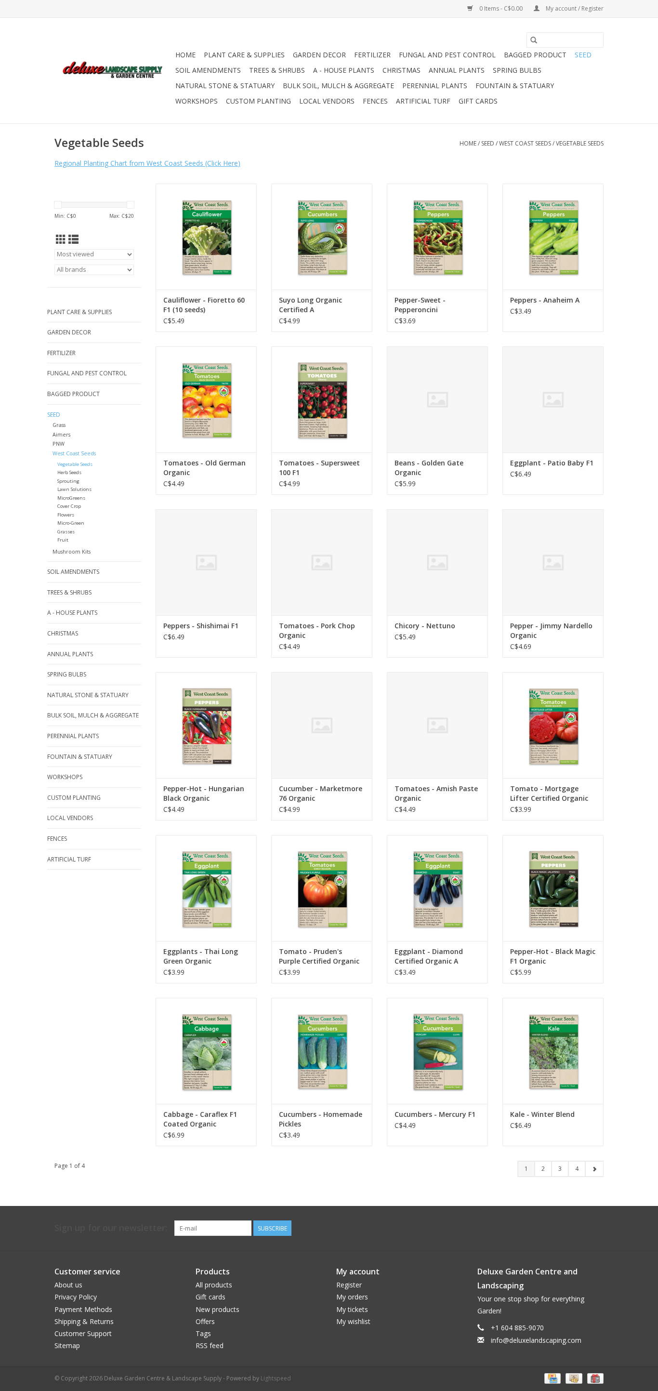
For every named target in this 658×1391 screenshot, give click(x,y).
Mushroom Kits (72, 551)
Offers (205, 1321)
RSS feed (210, 1345)
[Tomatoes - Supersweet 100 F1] (321, 399)
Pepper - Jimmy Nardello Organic (551, 630)
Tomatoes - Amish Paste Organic (436, 793)
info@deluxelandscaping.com (536, 1340)
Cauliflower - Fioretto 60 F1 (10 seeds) (204, 304)
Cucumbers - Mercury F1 (435, 1114)
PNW (59, 443)
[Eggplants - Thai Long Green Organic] (206, 888)
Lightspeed (276, 1378)
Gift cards (478, 101)
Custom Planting (258, 101)
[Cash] (572, 1378)
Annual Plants (457, 70)
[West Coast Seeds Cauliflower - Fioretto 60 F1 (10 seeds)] (206, 237)
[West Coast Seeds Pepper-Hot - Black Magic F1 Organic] (553, 888)
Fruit (62, 540)
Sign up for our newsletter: (110, 1228)
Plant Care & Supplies (244, 54)
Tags (203, 1333)
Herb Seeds (69, 472)
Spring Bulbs (517, 70)
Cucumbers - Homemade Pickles (320, 1119)
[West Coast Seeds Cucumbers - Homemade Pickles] (321, 1051)
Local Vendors (327, 101)
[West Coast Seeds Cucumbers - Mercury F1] (437, 1051)
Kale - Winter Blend (542, 1114)
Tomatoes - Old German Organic (204, 467)
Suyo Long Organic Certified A (310, 304)
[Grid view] (61, 239)
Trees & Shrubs (277, 70)
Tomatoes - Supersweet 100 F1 (319, 467)
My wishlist (353, 1321)
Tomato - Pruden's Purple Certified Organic (319, 956)
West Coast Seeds (525, 143)
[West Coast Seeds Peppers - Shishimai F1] (206, 562)
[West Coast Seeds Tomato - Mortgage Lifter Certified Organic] (553, 725)
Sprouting (68, 481)
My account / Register (574, 8)
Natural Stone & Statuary (225, 85)
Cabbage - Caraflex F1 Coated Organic (200, 1119)
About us (68, 1284)
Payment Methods (83, 1309)
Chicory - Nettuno (425, 625)
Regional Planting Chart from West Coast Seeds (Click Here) (147, 163)
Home (185, 54)
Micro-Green (70, 523)
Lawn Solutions (74, 489)
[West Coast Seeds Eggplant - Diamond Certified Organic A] (437, 888)
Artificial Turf (423, 101)
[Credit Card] (551, 1378)
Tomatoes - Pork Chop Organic (317, 630)
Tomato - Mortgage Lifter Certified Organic (549, 793)
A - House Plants (343, 70)
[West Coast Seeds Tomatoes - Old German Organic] (206, 399)
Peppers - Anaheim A (544, 300)
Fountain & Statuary (514, 85)
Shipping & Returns (84, 1321)
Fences (375, 101)
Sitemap (67, 1345)
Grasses (66, 532)
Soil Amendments (208, 70)
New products (217, 1309)
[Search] (533, 40)
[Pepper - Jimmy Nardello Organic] (553, 562)
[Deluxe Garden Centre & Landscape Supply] (113, 70)
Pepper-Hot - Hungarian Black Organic (203, 793)
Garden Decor (319, 54)
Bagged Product (535, 54)
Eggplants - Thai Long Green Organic (200, 956)
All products (214, 1284)
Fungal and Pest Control (447, 54)
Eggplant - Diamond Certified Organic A (429, 956)
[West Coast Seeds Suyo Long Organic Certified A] (321, 237)
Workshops (196, 101)
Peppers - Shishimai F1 (200, 625)
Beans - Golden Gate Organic (429, 467)
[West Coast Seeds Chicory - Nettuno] (437, 562)
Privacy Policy (75, 1296)
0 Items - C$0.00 (501, 8)
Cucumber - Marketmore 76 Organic (320, 793)
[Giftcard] (594, 1378)
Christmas (401, 70)
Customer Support (83, 1333)
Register (349, 1284)
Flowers (65, 515)
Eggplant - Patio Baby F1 (551, 462)
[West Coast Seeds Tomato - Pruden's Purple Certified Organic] (321, 888)
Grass (59, 424)
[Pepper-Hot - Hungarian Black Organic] (206, 725)
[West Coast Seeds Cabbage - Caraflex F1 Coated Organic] (206, 1051)
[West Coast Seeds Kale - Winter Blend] (553, 1051)
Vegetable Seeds (580, 143)
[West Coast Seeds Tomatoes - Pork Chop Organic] (321, 562)
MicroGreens (71, 498)
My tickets (352, 1309)
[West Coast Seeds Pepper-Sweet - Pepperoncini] (437, 237)
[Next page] (594, 1169)
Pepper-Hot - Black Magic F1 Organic (552, 956)
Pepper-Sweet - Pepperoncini (420, 304)
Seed (583, 54)
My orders (352, 1296)
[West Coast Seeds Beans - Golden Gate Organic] (437, 399)
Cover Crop (69, 506)
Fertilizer (372, 54)
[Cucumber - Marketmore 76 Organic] (321, 725)
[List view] (73, 239)
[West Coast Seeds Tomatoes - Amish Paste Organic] (437, 725)
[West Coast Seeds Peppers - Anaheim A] (553, 237)
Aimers (61, 434)
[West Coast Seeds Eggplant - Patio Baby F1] (553, 399)
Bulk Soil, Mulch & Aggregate (338, 85)
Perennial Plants (434, 85)
